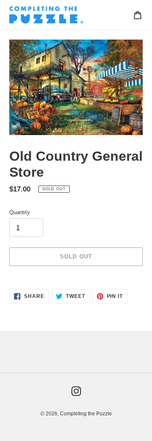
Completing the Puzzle (86, 414)
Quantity (19, 212)
